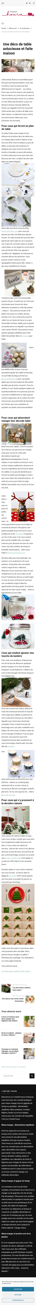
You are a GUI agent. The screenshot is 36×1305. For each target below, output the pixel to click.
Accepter (18, 1289)
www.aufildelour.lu (9, 379)
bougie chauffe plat (12, 858)
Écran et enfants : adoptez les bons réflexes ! (12, 1034)
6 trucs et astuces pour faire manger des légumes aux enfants (10, 1019)
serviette (12, 876)
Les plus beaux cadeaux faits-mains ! (16, 971)
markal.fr (11, 746)
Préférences (18, 1300)
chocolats (19, 534)
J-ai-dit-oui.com (9, 795)
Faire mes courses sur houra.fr (14, 1067)
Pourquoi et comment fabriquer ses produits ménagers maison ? (10, 1051)
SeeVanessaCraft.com (16, 553)
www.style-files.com (10, 231)
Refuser (18, 1295)
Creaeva (25, 336)
